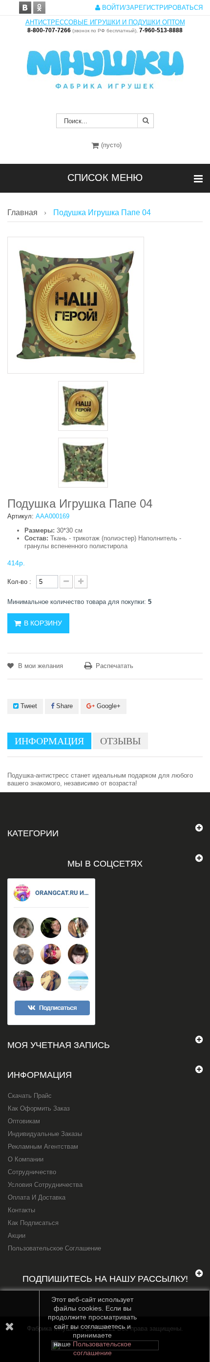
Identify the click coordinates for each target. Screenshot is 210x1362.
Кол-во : (19, 581)
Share (63, 706)
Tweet (28, 706)
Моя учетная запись (58, 1045)
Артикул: (20, 516)
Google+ (108, 706)
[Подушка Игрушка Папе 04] (83, 406)
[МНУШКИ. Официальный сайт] (105, 64)
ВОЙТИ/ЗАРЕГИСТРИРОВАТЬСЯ (151, 7)
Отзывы (120, 741)
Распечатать (114, 666)
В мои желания (39, 666)
